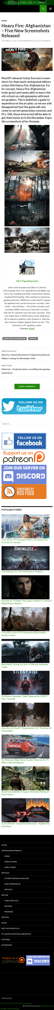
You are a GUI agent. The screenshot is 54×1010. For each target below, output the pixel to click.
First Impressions (12, 884)
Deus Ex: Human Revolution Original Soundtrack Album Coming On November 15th (26, 355)
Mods (4, 923)
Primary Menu (50, 8)
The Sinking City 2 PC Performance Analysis (22, 571)
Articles (5, 873)
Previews (8, 912)
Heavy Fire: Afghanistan (15, 338)
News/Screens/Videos (12, 850)
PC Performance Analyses (16, 878)
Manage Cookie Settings (9, 1008)
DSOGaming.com (47, 1006)
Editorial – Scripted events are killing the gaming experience (26, 369)
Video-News (10, 867)
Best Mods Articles (10, 928)
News (4, 21)
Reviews (8, 906)
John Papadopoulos (28, 41)
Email (31, 328)
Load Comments (27, 386)
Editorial (6, 939)
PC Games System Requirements (16, 934)
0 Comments (45, 41)
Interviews (7, 945)
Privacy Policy (26, 1003)
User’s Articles (11, 900)
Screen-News (10, 862)
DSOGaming (6, 998)
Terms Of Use (5, 1003)
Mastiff (33, 338)
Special (5, 895)
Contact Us (16, 1003)
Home (4, 845)
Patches (5, 917)
